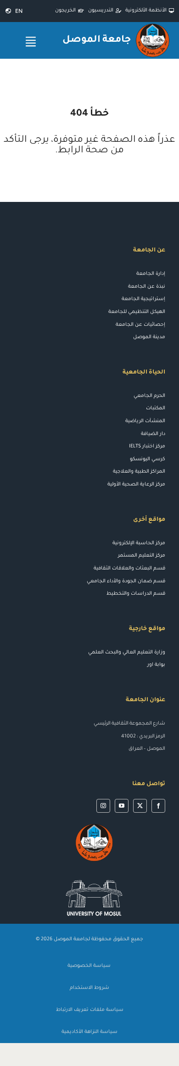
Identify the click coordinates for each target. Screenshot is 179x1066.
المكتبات (155, 408)
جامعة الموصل (96, 40)
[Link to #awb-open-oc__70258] (31, 41)
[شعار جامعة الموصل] (152, 25)
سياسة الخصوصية (89, 966)
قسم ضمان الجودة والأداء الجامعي (126, 581)
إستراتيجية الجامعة (143, 299)
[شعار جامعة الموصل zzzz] (94, 825)
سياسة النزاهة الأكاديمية (89, 1032)
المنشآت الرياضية (145, 421)
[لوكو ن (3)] (94, 875)
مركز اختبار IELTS (147, 446)
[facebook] (158, 806)
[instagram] (103, 806)
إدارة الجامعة (150, 274)
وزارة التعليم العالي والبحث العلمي (126, 652)
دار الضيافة (153, 434)
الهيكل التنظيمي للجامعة (136, 312)
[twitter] (140, 806)
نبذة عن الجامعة (146, 287)
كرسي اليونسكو (147, 459)
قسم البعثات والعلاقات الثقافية (129, 568)
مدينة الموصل (149, 337)
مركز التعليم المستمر (141, 555)
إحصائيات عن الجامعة (140, 325)
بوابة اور (156, 665)
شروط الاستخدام (89, 988)
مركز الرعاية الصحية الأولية (136, 484)
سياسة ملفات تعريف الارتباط (89, 1010)
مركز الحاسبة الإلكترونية (138, 543)
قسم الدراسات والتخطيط (135, 594)
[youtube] (122, 806)
